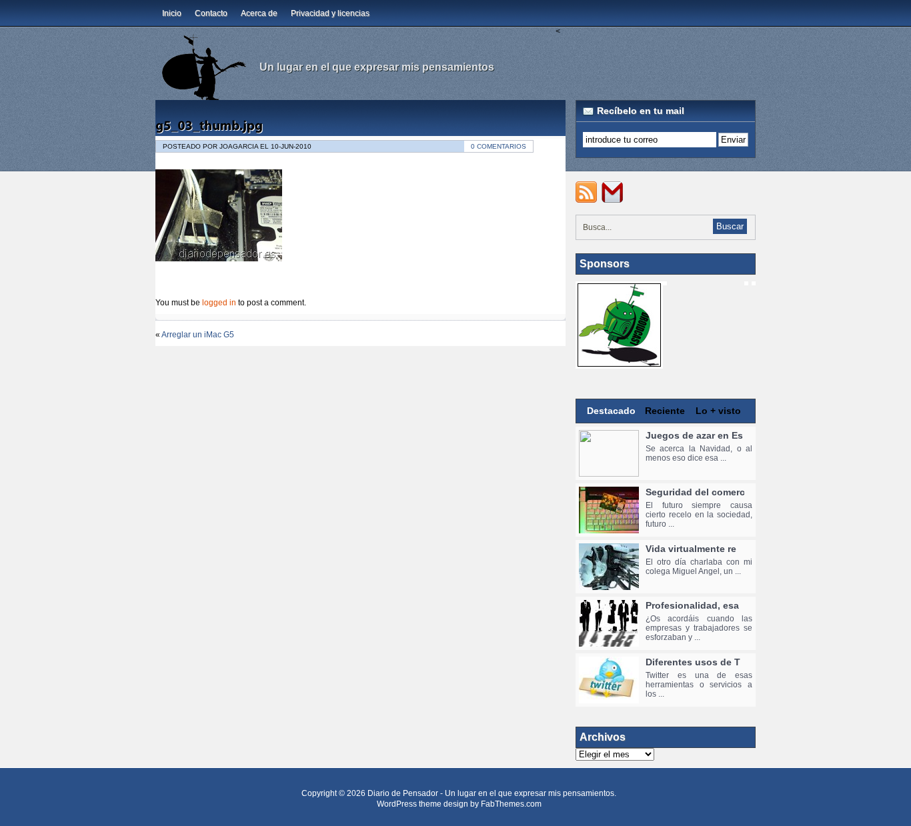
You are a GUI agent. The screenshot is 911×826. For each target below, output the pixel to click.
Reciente (665, 410)
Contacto (211, 13)
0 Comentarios (498, 146)
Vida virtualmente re (691, 548)
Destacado (611, 410)
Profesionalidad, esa (692, 605)
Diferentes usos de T (693, 662)
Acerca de (259, 13)
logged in (219, 302)
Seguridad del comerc (695, 492)
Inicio (171, 13)
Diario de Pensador (402, 793)
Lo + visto (718, 410)
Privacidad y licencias (330, 13)
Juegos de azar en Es (694, 435)
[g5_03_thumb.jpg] (209, 125)
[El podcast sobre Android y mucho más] (619, 362)
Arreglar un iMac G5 (197, 334)
